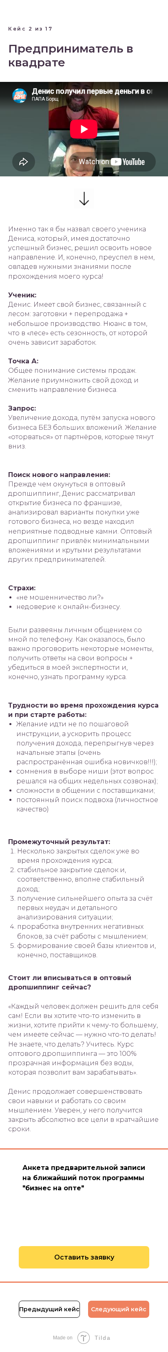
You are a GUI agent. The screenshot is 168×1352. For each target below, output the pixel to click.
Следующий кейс (118, 1309)
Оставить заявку (84, 1257)
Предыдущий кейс (49, 1309)
